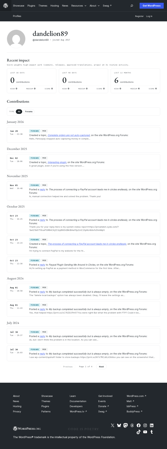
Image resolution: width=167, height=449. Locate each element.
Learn (73, 396)
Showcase (47, 396)
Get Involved (105, 396)
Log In (149, 16)
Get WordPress (152, 5)
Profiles (17, 16)
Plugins (45, 406)
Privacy (17, 411)
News (16, 401)
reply (42, 189)
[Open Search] (131, 5)
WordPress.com (136, 396)
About (16, 396)
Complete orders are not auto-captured (69, 135)
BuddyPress (135, 411)
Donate (103, 406)
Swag (102, 411)
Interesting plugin (57, 162)
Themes (45, 401)
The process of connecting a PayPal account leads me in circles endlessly (87, 243)
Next (101, 366)
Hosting (17, 406)
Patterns (46, 411)
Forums (28, 111)
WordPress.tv (78, 411)
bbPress (132, 406)
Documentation (78, 401)
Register (139, 16)
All (19, 111)
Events (102, 401)
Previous (68, 366)
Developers (76, 406)
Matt (130, 401)
